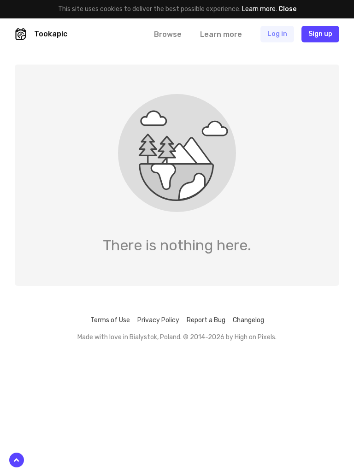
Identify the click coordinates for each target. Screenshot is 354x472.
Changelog (248, 320)
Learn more (259, 9)
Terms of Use (110, 320)
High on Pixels (255, 337)
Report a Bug (206, 320)
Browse (168, 34)
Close (287, 9)
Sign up (320, 34)
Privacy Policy (158, 320)
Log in (277, 34)
